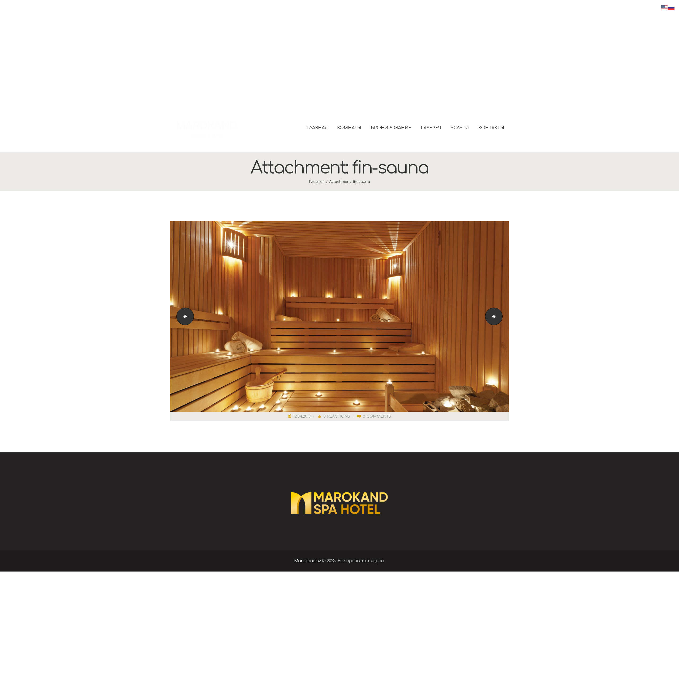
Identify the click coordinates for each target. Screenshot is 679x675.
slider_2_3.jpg (183, 316)
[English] (664, 7)
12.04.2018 (302, 416)
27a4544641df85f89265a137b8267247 (500, 316)
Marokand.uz (307, 561)
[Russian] (671, 7)
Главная (316, 182)
